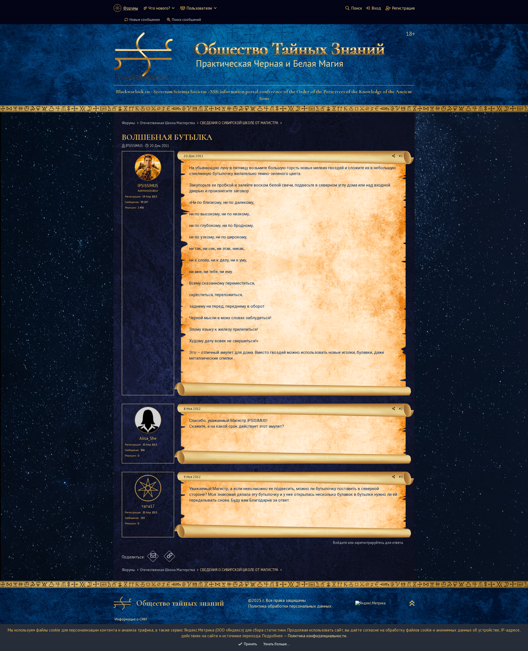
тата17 (148, 506)
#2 (401, 409)
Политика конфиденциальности (317, 635)
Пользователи (199, 8)
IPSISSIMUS (134, 145)
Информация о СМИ (131, 619)
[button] (173, 8)
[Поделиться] (393, 156)
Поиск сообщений (186, 19)
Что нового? (159, 8)
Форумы (130, 8)
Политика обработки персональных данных (289, 606)
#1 (401, 156)
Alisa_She (147, 438)
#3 (401, 477)
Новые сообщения (145, 19)
